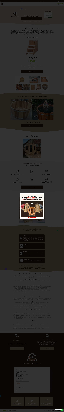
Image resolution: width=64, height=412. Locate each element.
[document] (32, 206)
